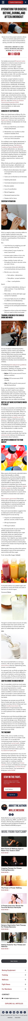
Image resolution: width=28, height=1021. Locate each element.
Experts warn (5, 120)
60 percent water (20, 61)
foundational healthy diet (8, 750)
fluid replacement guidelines (18, 364)
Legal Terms (10, 1017)
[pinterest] (17, 1012)
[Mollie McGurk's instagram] (12, 814)
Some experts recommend (9, 498)
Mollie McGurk (17, 50)
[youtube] (14, 1012)
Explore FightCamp (15, 2)
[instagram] (10, 1012)
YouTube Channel (20, 766)
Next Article (14, 961)
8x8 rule (3, 100)
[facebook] (7, 1012)
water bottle (11, 770)
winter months (5, 435)
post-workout (5, 665)
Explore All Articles (14, 1003)
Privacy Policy (17, 1017)
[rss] (25, 1012)
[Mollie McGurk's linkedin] (10, 814)
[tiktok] (21, 1012)
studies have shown (12, 706)
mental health (15, 743)
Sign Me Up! (12, 794)
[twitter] (3, 1012)
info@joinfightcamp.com (11, 998)
